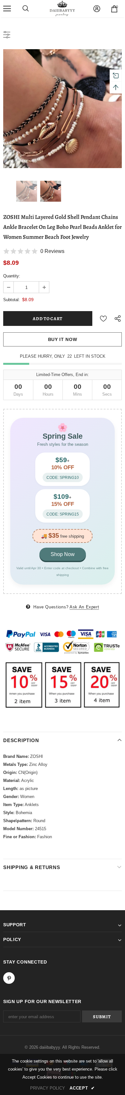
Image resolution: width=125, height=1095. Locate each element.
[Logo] (62, 8)
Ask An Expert (84, 607)
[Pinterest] (9, 978)
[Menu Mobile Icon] (7, 9)
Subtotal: (11, 299)
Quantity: (11, 276)
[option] (62, 108)
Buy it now (62, 339)
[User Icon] (97, 8)
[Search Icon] (25, 8)
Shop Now (63, 554)
